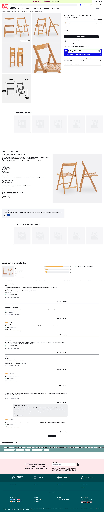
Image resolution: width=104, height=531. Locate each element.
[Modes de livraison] (81, 58)
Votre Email (54, 462)
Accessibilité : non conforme (29, 509)
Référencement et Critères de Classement (26, 508)
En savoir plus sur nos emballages (10, 193)
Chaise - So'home (31, 447)
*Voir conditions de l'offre (57, 467)
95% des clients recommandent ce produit (84, 266)
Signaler (65, 301)
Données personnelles (85, 508)
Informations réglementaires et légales (39, 508)
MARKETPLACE (83, 487)
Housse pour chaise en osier (61, 447)
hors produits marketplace (74, 51)
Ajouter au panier (81, 36)
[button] (100, 5)
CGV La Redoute (5, 508)
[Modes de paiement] (81, 60)
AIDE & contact (13, 484)
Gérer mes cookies (92, 508)
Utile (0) (59, 318)
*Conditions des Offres (7, 509)
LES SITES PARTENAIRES (84, 484)
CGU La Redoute (61, 508)
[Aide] (100, 60)
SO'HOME (65, 13)
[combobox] (46, 280)
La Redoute (4, 11)
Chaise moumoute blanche (42, 447)
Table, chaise (10, 11)
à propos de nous (60, 484)
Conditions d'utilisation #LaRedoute (75, 508)
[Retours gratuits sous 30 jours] (100, 58)
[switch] (84, 51)
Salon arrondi (46, 449)
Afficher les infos (52, 492)
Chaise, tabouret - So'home (20, 447)
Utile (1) (59, 301)
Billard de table (97, 447)
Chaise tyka (28, 449)
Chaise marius (51, 447)
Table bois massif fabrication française (76, 447)
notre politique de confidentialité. (69, 470)
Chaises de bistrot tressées (37, 449)
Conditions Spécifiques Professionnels (51, 508)
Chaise (22, 11)
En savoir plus (91, 500)
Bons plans (28, 8)
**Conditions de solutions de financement (18, 509)
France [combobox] (99, 508)
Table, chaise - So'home (8, 447)
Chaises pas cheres (20, 449)
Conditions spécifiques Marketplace (14, 508)
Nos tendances (46, 8)
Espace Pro (98, 8)
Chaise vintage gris (89, 447)
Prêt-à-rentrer (20, 8)
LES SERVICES (36, 484)
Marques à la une (55, 8)
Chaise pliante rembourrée (9, 449)
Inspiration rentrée (37, 8)
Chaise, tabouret (17, 11)
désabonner (68, 469)
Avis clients (66, 508)
